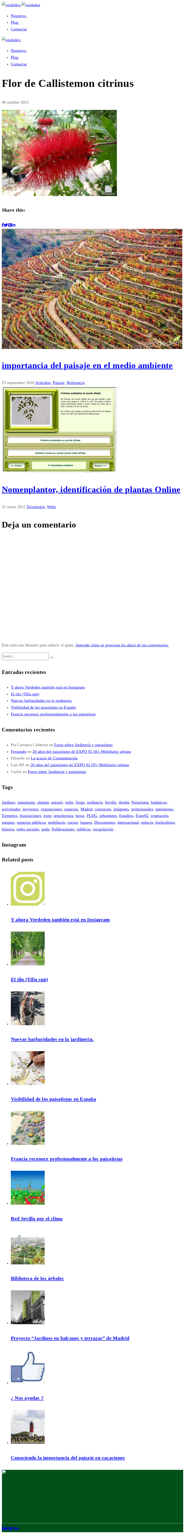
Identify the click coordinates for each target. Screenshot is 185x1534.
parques (8, 822)
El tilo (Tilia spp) (25, 694)
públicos (84, 829)
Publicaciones (63, 829)
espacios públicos (31, 822)
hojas (80, 815)
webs (69, 802)
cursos (72, 822)
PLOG (92, 815)
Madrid (86, 809)
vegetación (159, 815)
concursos (103, 809)
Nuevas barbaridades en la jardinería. (41, 700)
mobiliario (56, 822)
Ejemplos (9, 815)
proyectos (31, 809)
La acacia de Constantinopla (54, 758)
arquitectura (63, 815)
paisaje (57, 802)
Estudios (126, 815)
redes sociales (27, 829)
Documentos (104, 822)
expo (47, 815)
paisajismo (26, 802)
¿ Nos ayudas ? (27, 1398)
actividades (11, 809)
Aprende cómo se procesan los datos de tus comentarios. (122, 645)
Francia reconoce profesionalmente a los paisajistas (53, 714)
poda (45, 829)
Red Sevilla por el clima (36, 1218)
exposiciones (51, 809)
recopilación (103, 829)
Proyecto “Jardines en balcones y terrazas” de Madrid (70, 1338)
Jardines (8, 802)
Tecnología (35, 506)
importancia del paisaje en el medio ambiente (87, 365)
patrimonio (164, 809)
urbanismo (108, 815)
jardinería (95, 802)
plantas (43, 802)
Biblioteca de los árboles (37, 1278)
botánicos (159, 802)
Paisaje (59, 382)
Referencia (76, 382)
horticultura (165, 822)
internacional (128, 822)
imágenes (121, 809)
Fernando (18, 751)
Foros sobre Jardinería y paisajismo (83, 745)
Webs (51, 506)
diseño (124, 802)
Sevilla (110, 802)
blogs (80, 802)
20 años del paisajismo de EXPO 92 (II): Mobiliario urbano (81, 751)
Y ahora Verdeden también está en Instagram (48, 687)
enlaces (147, 822)
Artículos (43, 382)
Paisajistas (140, 802)
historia (8, 829)
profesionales (142, 809)
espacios (71, 809)
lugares (86, 822)
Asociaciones (30, 815)
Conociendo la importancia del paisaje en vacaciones (68, 1457)
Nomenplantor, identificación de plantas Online (91, 489)
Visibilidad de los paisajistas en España (43, 707)
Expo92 (142, 815)
